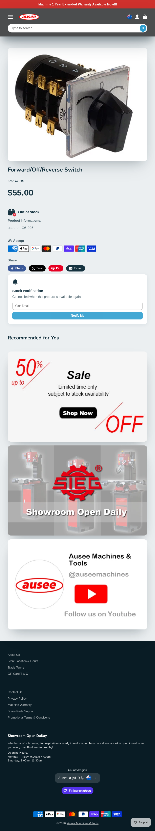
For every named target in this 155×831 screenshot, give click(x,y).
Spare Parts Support (21, 711)
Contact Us (15, 692)
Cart (144, 17)
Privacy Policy (17, 698)
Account (137, 17)
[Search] (143, 28)
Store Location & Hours (23, 661)
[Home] (29, 17)
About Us (14, 654)
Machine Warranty (20, 704)
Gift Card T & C (18, 673)
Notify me (77, 315)
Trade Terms (16, 667)
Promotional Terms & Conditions (29, 717)
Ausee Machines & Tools (82, 823)
